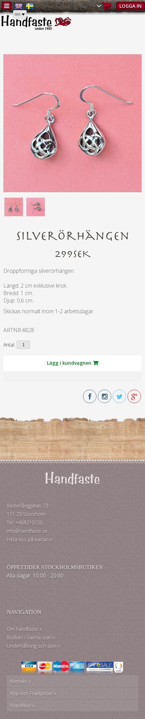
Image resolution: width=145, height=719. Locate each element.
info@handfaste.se (27, 531)
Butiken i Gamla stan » (31, 637)
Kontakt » (20, 681)
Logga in (130, 6)
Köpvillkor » (22, 705)
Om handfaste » (24, 629)
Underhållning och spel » (33, 646)
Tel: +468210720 (24, 522)
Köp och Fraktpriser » (33, 693)
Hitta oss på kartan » (29, 539)
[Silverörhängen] (72, 190)
